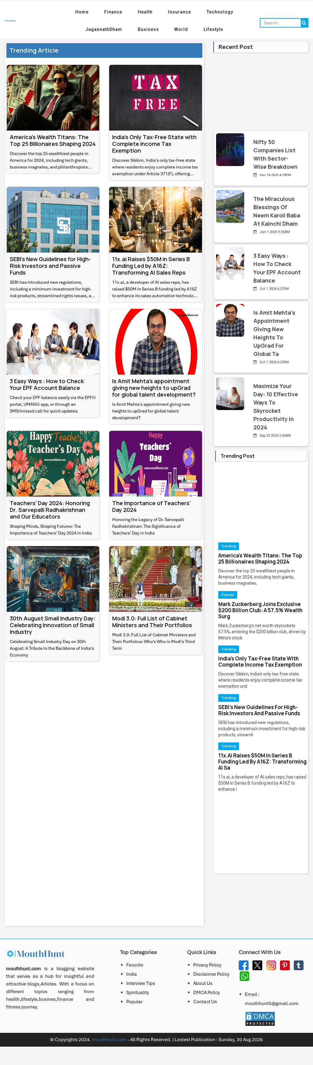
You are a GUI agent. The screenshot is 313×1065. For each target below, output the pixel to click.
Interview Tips (140, 983)
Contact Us (205, 1002)
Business (145, 29)
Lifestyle (222, 29)
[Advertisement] (104, 710)
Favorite (134, 965)
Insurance (185, 11)
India (131, 974)
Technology (231, 11)
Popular (134, 1002)
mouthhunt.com (109, 1040)
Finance (107, 11)
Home (70, 11)
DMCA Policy (206, 992)
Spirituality (137, 992)
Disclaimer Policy (211, 974)
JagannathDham (94, 29)
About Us (202, 983)
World (184, 29)
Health (145, 11)
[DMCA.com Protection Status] (261, 1018)
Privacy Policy (207, 965)
